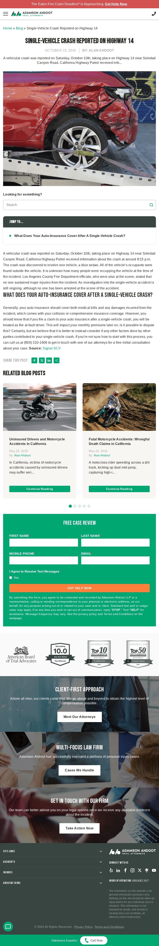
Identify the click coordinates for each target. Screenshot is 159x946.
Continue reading (39, 489)
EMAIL (87, 553)
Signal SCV (51, 348)
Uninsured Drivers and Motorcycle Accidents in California (37, 441)
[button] (70, 506)
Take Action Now (80, 828)
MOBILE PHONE (22, 553)
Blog (19, 28)
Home (7, 28)
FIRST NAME (19, 536)
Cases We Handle (79, 770)
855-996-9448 (154, 14)
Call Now (96, 940)
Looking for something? (22, 194)
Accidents (9, 862)
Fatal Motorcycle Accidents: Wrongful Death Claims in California (119, 441)
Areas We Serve (11, 883)
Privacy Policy (83, 926)
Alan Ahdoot (22, 455)
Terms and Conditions (109, 926)
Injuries (7, 872)
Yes (16, 577)
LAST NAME (91, 536)
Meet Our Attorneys (80, 717)
